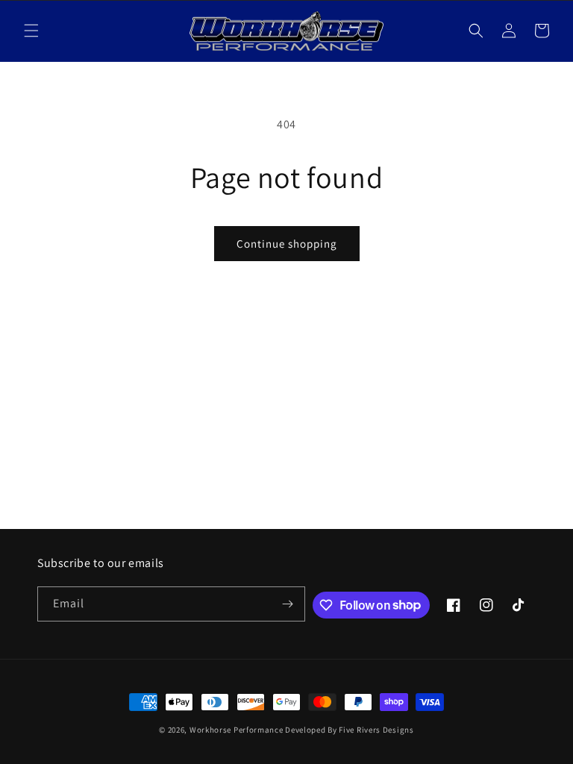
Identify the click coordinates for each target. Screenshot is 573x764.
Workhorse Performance (237, 729)
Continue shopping (287, 244)
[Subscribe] (288, 603)
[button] (31, 30)
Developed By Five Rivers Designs (349, 729)
